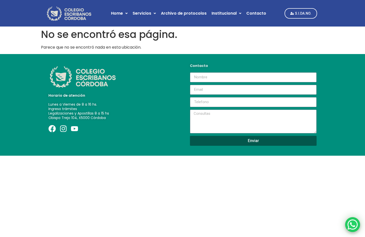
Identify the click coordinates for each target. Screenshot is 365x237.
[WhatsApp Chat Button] (352, 224)
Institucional (224, 13)
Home (117, 13)
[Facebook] (52, 128)
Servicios (142, 13)
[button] (119, 13)
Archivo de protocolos (184, 13)
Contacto (256, 13)
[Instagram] (63, 128)
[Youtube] (74, 128)
